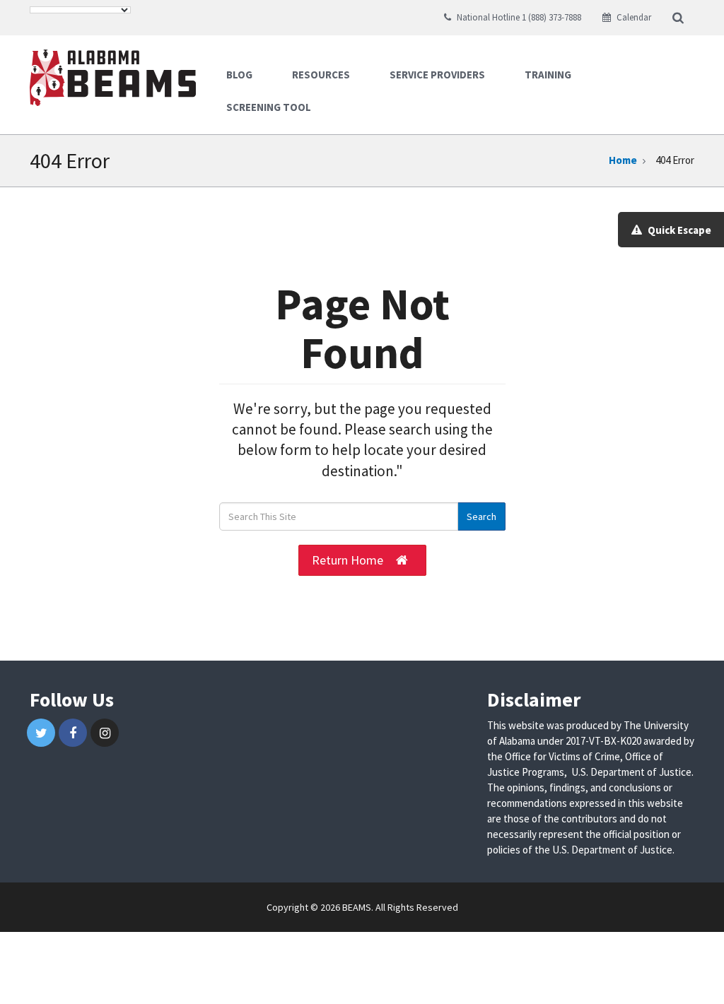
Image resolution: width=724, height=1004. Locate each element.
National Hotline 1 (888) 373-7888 (518, 17)
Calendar (632, 17)
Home (623, 160)
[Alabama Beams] (118, 74)
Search (481, 516)
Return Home (347, 560)
